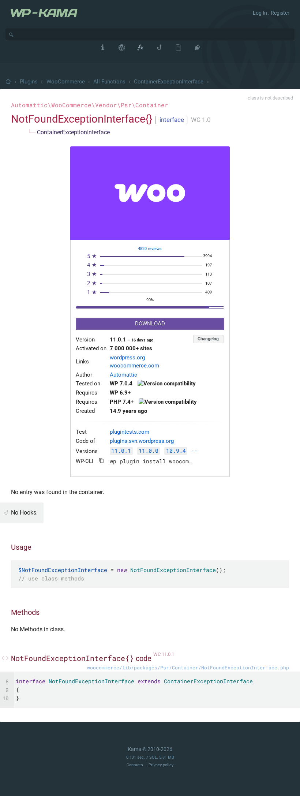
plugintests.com (129, 432)
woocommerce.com (134, 366)
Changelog (208, 338)
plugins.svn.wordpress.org (142, 441)
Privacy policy (161, 765)
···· (195, 451)
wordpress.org (127, 358)
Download (150, 324)
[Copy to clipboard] (101, 460)
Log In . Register (271, 13)
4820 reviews (150, 248)
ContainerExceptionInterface (168, 81)
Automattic (123, 375)
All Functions (109, 81)
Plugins (29, 81)
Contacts (135, 765)
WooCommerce (65, 81)
